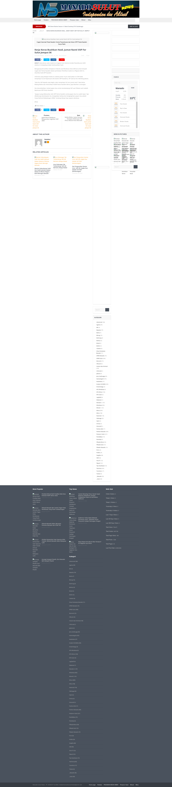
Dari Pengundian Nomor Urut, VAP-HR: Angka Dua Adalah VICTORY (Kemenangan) (80, 169)
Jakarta (98, 373)
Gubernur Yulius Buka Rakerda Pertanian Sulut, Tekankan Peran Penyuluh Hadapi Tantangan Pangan (89, 519)
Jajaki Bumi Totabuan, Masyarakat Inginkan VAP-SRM (50, 119)
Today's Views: (110, 498)
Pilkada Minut (100, 442)
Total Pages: (109, 544)
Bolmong (98, 338)
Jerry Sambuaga (100, 376)
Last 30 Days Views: (112, 519)
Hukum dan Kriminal (102, 366)
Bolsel (98, 343)
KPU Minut (99, 392)
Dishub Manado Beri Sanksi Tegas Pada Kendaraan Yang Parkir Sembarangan (54, 508)
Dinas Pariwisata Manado (76, 602)
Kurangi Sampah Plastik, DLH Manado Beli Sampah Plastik (53, 560)
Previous (46, 115)
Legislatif (98, 397)
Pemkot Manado (100, 431)
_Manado (98, 476)
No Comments (62, 55)
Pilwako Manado (100, 447)
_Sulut (56, 55)
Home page (37, 20)
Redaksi (46, 20)
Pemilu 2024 (99, 429)
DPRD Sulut (99, 358)
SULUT (98, 460)
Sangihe (98, 455)
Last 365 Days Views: (112, 523)
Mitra (89, 20)
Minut (98, 410)
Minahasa (99, 405)
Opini (97, 421)
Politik (98, 452)
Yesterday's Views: (111, 506)
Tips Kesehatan (100, 466)
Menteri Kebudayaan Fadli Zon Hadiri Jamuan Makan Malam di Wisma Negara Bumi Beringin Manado (43, 171)
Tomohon (99, 471)
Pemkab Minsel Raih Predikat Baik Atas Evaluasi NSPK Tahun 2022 (54, 494)
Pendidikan (99, 437)
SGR (97, 458)
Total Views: (109, 527)
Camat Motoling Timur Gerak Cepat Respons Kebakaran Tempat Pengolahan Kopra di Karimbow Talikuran (89, 496)
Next (78, 115)
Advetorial (99, 322)
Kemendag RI (100, 379)
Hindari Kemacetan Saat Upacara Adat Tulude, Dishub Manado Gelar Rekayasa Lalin (54, 541)
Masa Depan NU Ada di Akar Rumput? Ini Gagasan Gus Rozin (89, 542)
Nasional (98, 416)
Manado (98, 402)
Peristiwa (98, 439)
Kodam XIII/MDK (100, 384)
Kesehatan (99, 381)
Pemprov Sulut (74, 20)
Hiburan (98, 364)
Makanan (98, 400)
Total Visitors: (110, 531)
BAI (97, 327)
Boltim (98, 346)
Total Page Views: (111, 535)
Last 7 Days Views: (112, 514)
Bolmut (98, 340)
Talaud (98, 463)
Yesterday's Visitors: (112, 510)
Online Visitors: (110, 494)
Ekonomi (98, 361)
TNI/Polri (98, 468)
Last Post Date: (110, 548)
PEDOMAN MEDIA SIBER (59, 20)
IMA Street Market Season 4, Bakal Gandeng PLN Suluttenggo (65, 26)
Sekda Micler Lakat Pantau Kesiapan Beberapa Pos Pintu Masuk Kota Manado (73, 118)
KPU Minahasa (100, 389)
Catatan (98, 348)
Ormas (98, 423)
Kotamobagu (99, 387)
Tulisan (98, 474)
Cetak (82, 55)
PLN (97, 450)
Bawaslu (98, 330)
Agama (98, 325)
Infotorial (98, 371)
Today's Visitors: (111, 502)
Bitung (98, 335)
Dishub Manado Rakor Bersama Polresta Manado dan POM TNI (51, 524)
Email (87, 55)
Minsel (83, 20)
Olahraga (98, 418)
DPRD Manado (100, 356)
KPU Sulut (99, 394)
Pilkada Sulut (99, 445)
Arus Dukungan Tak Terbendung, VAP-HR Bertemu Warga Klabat (60, 166)
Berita (98, 333)
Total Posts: (109, 539)
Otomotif (98, 426)
